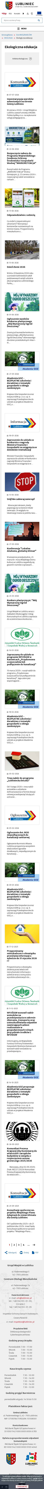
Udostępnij (12, 1253)
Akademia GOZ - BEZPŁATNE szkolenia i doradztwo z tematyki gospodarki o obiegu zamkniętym (19, 383)
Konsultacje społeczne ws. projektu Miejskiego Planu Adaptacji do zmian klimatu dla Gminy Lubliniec (21, 1214)
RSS (10, 14)
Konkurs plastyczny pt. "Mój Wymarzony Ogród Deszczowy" (22, 603)
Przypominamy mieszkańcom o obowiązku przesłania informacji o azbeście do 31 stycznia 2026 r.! (22, 956)
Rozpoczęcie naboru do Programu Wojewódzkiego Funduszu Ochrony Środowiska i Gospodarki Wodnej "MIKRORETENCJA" (21, 158)
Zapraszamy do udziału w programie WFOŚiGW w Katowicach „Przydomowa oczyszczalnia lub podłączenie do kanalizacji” (21, 659)
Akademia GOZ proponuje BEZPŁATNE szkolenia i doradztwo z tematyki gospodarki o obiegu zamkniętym (20, 1091)
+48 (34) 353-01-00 (22, 1301)
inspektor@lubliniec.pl (24, 1322)
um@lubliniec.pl (24, 1298)
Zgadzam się (22, 1487)
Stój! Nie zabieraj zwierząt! (21, 499)
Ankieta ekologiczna (20, 59)
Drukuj (24, 1253)
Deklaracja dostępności (20, 1331)
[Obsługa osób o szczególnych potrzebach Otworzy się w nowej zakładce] (32, 14)
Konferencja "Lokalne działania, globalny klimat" (21, 549)
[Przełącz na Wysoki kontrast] (23, 13)
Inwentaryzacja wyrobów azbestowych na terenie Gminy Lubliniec (20, 101)
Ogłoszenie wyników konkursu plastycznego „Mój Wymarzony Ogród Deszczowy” (19, 323)
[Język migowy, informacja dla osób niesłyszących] (28, 14)
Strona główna (7, 35)
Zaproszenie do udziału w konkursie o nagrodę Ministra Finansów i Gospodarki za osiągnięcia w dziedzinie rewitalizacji (22, 445)
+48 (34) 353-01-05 (22, 1307)
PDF (36, 1253)
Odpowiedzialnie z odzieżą (21, 215)
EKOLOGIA (8, 38)
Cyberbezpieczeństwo (20, 1334)
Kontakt (17, 14)
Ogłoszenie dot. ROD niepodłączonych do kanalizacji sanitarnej (18, 835)
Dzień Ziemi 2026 (16, 267)
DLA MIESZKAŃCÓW (24, 35)
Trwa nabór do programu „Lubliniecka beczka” (20, 779)
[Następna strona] (34, 1244)
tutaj (35, 1478)
